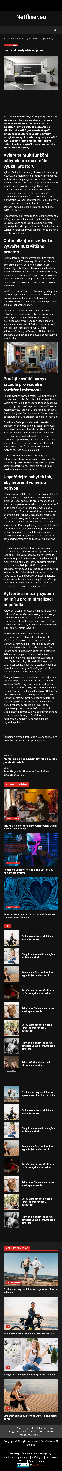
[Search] (55, 30)
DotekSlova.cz (53, 1457)
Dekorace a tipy (10, 45)
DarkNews (46, 1441)
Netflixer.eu (31, 17)
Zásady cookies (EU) (30, 1434)
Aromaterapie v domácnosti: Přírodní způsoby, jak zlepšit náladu (31, 759)
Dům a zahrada (36, 1461)
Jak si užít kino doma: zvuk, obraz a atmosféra (11, 1064)
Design (11, 1431)
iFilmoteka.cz (7, 1457)
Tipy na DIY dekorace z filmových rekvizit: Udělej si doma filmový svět (31, 805)
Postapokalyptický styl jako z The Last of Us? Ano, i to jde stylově (31, 849)
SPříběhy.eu (38, 1457)
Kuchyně (21, 1431)
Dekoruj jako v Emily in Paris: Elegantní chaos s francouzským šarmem (31, 893)
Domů (11, 1428)
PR (8, 1327)
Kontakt (48, 1431)
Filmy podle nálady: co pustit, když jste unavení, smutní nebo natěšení (11, 1046)
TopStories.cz (23, 1457)
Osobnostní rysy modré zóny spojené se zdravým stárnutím (11, 1094)
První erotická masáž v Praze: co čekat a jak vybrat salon (11, 992)
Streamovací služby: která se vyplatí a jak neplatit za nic (11, 974)
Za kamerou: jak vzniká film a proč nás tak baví (11, 938)
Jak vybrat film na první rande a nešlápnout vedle (11, 1010)
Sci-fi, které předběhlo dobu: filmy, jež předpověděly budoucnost (11, 1028)
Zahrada (32, 1431)
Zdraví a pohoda (13, 1282)
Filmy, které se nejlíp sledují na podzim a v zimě (11, 956)
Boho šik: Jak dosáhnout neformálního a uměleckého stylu (27, 771)
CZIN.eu (22, 1461)
